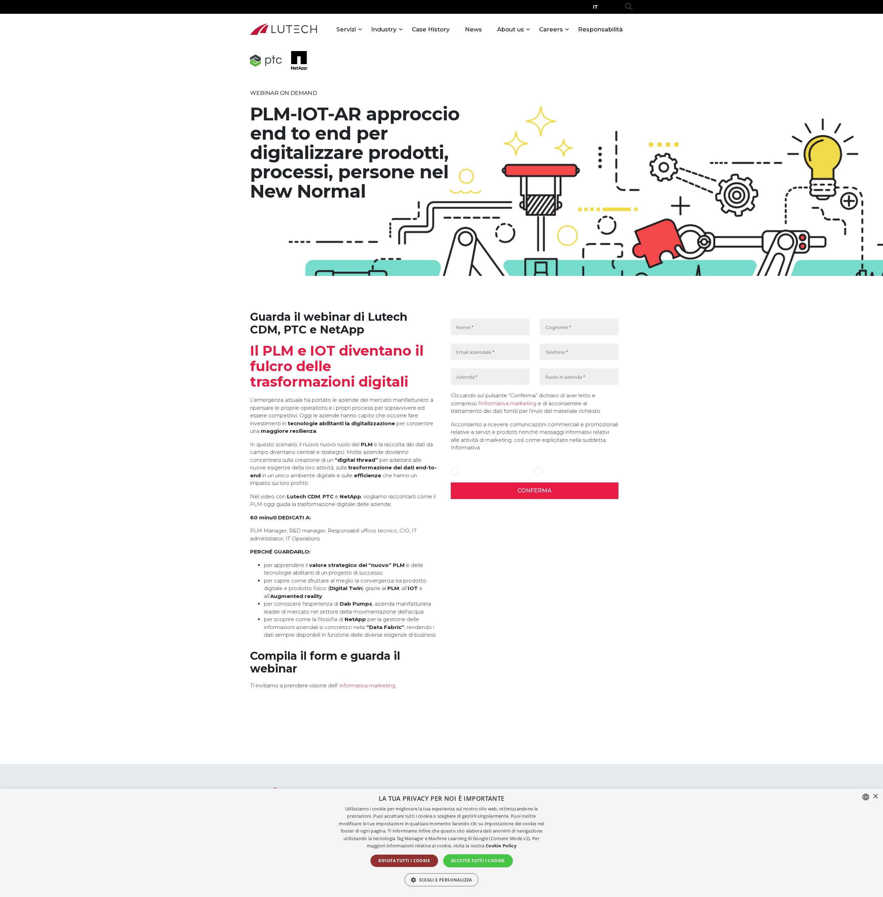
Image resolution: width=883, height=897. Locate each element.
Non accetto (558, 471)
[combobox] (865, 797)
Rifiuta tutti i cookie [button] (404, 861)
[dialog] (441, 842)
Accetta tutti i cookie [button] (478, 861)
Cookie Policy (501, 846)
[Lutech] (283, 29)
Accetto (470, 471)
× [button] (875, 796)
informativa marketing (366, 685)
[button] (441, 880)
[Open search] (629, 7)
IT (595, 7)
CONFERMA (534, 490)
